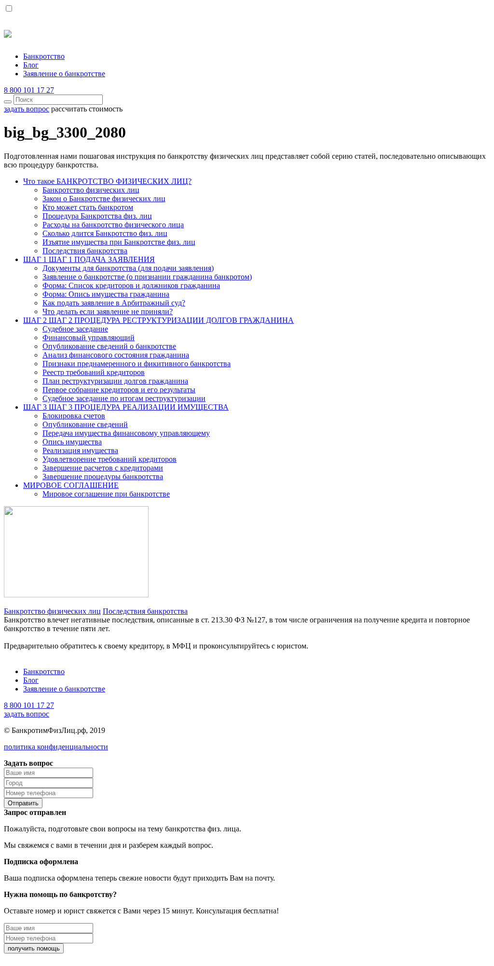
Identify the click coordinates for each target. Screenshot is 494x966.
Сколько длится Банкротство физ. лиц (104, 233)
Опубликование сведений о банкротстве (109, 346)
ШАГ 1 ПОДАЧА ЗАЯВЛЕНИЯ (89, 259)
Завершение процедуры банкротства (102, 476)
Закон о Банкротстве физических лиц (103, 198)
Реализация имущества (80, 450)
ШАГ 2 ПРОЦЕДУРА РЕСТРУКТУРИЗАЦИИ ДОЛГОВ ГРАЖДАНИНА (158, 320)
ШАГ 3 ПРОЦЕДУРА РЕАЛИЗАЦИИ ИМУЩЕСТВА (126, 407)
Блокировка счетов (73, 416)
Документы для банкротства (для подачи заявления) (128, 268)
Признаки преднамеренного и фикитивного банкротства (136, 363)
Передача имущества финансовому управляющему (126, 433)
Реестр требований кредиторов (93, 372)
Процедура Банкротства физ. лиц (97, 216)
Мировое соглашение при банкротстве (106, 494)
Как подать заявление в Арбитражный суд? (113, 303)
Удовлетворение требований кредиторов (109, 459)
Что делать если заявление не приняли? (107, 311)
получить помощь (34, 948)
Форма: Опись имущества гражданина (105, 294)
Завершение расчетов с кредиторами (102, 468)
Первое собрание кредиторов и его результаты (118, 390)
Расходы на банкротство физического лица (113, 225)
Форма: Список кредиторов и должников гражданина (131, 285)
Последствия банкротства (84, 251)
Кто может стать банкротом (87, 207)
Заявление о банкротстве (64, 73)
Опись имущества (72, 442)
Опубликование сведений (85, 424)
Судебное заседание (75, 329)
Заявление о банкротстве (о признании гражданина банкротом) (147, 277)
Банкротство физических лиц (90, 190)
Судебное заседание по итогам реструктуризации (124, 398)
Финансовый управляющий (88, 337)
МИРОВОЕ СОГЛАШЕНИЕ (71, 485)
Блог (31, 65)
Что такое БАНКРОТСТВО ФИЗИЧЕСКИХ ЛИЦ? (107, 181)
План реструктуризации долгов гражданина (115, 381)
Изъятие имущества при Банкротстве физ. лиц (118, 242)
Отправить (23, 803)
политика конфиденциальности (56, 747)
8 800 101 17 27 (29, 90)
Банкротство (44, 56)
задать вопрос (26, 714)
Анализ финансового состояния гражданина (115, 355)
